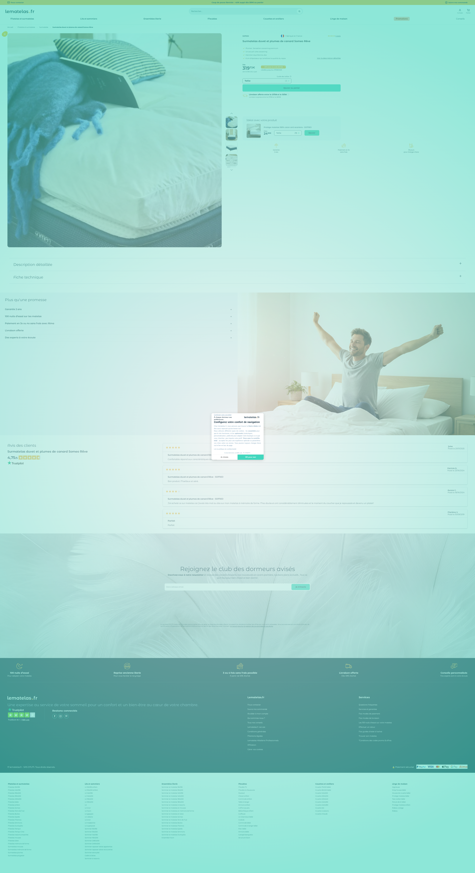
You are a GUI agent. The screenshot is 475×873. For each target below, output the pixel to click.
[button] (5, 451)
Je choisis (224, 457)
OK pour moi (250, 457)
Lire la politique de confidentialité (225, 449)
